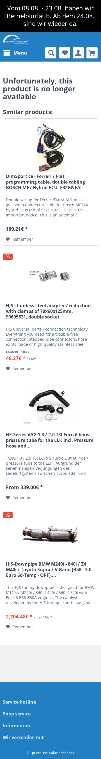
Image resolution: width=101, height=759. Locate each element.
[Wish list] (64, 52)
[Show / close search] (50, 52)
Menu (20, 52)
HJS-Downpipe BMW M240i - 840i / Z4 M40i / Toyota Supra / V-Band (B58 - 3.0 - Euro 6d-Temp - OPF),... (50, 569)
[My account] (78, 52)
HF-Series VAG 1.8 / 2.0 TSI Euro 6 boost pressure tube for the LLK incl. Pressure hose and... (49, 440)
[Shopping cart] (92, 52)
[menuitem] (15, 52)
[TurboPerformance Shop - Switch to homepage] (16, 39)
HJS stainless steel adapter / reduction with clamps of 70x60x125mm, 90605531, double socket (48, 311)
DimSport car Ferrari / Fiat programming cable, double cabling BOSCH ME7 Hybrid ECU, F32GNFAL (45, 182)
